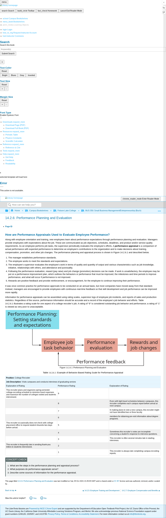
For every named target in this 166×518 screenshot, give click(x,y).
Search (9, 205)
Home (17, 211)
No (45, 498)
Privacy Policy (54, 514)
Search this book (7, 45)
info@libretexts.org (137, 514)
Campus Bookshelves (39, 211)
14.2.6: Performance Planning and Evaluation (35, 481)
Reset (4, 71)
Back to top (9, 490)
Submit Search (8, 54)
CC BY (117, 481)
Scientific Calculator (14, 141)
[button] (9, 160)
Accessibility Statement (89, 514)
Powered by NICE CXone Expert (43, 509)
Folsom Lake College (67, 211)
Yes (34, 498)
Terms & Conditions (69, 514)
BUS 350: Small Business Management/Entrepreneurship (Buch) (113, 211)
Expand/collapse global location (159, 210)
